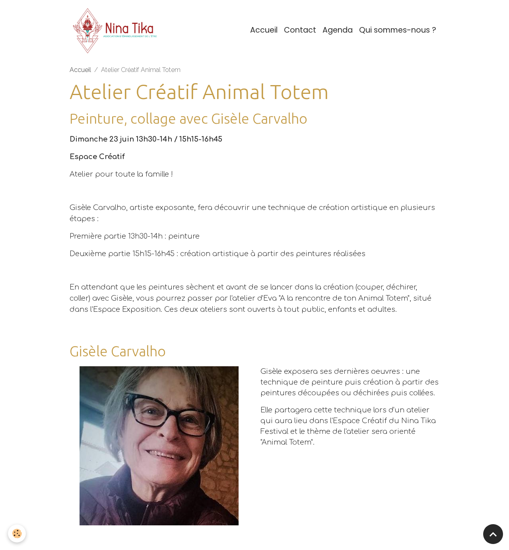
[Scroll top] (493, 534)
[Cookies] (17, 533)
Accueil (264, 30)
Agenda (337, 30)
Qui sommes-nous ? (397, 30)
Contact (300, 30)
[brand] (117, 30)
